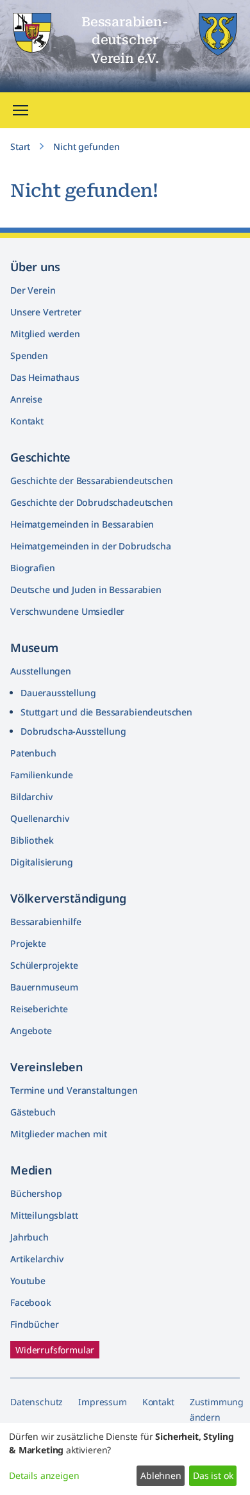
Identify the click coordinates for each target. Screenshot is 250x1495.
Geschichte (40, 457)
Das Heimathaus (44, 377)
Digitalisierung (41, 862)
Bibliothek (31, 840)
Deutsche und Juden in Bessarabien (86, 589)
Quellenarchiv (39, 818)
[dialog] (125, 1459)
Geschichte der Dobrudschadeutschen (91, 502)
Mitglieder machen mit (58, 1134)
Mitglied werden (45, 334)
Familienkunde (41, 775)
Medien (31, 1170)
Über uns (35, 266)
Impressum (102, 1402)
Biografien (32, 568)
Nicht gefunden (86, 146)
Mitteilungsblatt (44, 1215)
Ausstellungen (40, 671)
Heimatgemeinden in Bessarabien (82, 524)
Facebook (30, 1302)
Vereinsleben (46, 1066)
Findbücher (34, 1324)
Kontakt (27, 421)
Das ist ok (213, 1475)
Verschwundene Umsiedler (67, 611)
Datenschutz (36, 1402)
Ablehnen (160, 1475)
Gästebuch (33, 1112)
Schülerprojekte (44, 965)
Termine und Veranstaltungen (74, 1090)
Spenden (29, 355)
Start (20, 146)
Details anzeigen (44, 1475)
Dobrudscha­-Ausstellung (73, 731)
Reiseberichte (39, 1009)
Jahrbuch (29, 1237)
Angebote (31, 1030)
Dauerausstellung (58, 693)
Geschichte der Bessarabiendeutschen (91, 480)
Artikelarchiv (36, 1259)
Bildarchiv (31, 796)
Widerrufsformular (54, 1350)
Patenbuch (33, 753)
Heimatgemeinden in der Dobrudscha (90, 546)
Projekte (28, 943)
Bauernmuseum (44, 987)
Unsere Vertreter (45, 312)
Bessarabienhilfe (45, 921)
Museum (34, 647)
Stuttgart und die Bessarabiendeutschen (106, 712)
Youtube (28, 1280)
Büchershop (36, 1193)
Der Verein (32, 290)
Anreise (26, 399)
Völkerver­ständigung (68, 898)
